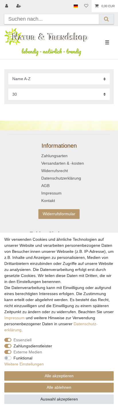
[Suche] (106, 19)
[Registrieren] (19, 6)
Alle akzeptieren (59, 376)
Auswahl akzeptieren (59, 399)
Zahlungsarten (54, 155)
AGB (45, 185)
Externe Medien (27, 352)
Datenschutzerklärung (61, 178)
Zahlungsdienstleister (32, 346)
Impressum (51, 193)
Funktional (22, 358)
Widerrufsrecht (54, 170)
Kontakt (48, 200)
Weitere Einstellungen (24, 364)
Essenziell (22, 340)
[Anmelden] (7, 6)
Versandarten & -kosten (62, 163)
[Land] (75, 6)
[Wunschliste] (86, 6)
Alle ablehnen (59, 387)
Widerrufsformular (59, 213)
